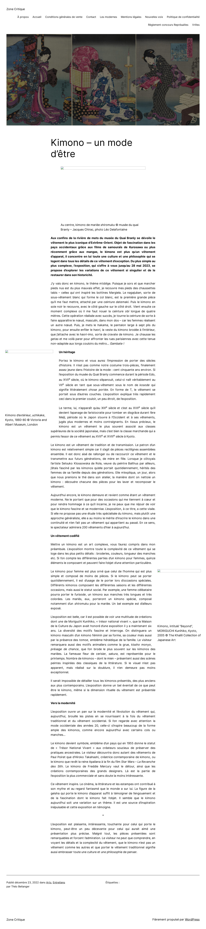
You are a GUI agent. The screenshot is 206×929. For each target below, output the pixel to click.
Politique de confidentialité (183, 16)
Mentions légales (131, 16)
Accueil (37, 16)
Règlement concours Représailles (168, 24)
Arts (48, 882)
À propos (23, 16)
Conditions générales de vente (63, 16)
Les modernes (108, 16)
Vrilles (196, 24)
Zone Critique (15, 9)
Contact (91, 16)
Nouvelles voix (154, 16)
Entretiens (59, 882)
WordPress (192, 919)
